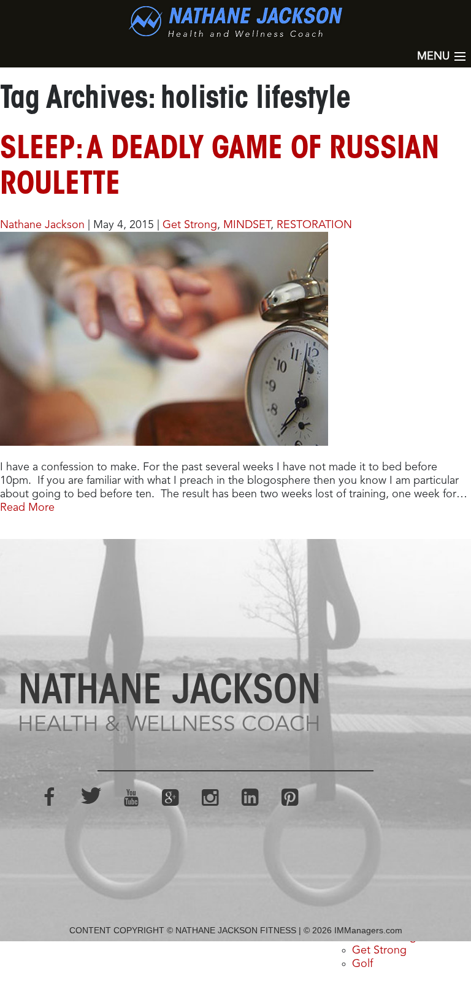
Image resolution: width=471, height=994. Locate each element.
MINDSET (246, 225)
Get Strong (190, 225)
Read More (27, 507)
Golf (362, 963)
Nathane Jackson (42, 225)
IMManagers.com (368, 930)
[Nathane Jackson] (235, 21)
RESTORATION (314, 225)
